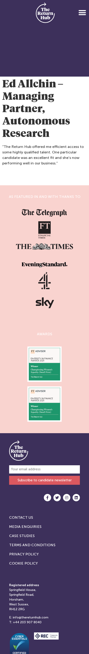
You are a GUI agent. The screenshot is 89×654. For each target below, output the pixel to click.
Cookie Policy (23, 563)
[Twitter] (57, 497)
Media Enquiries (25, 526)
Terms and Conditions (32, 545)
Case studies (22, 536)
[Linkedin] (76, 497)
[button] (82, 12)
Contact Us (21, 517)
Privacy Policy (24, 554)
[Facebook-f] (47, 497)
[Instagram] (66, 497)
